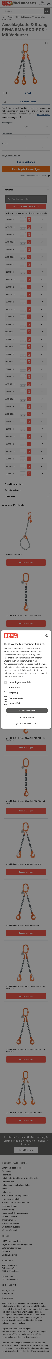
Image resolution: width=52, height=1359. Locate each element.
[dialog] (26, 679)
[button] (26, 723)
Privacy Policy (17, 676)
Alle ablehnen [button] (27, 717)
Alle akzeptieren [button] (27, 710)
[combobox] (46, 635)
